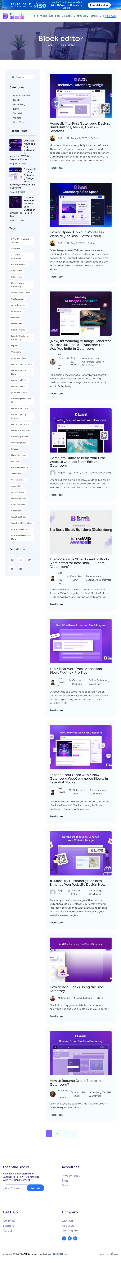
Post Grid (15, 461)
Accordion (16, 249)
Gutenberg (19, 104)
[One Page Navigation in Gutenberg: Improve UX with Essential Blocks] (15, 145)
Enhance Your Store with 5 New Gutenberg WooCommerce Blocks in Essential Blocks (79, 778)
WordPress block (18, 517)
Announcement (22, 95)
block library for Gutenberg (18, 285)
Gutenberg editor (19, 386)
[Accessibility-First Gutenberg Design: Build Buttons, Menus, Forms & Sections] (15, 174)
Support (8, 1226)
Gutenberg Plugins (19, 408)
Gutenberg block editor (21, 364)
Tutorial (17, 113)
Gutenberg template (20, 424)
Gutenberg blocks (19, 380)
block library (16, 277)
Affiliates (9, 1221)
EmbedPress (16, 324)
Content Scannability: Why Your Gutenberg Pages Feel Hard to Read (22, 207)
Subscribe (35, 1188)
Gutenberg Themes (19, 436)
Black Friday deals (19, 264)
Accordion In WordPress (17, 256)
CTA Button (16, 311)
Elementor (15, 317)
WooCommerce (18, 504)
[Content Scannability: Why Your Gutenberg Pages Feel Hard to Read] (15, 202)
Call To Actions (17, 299)
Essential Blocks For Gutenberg (19, 338)
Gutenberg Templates (20, 430)
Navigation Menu (19, 455)
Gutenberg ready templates (18, 416)
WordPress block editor (21, 523)
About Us (68, 1226)
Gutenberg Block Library (18, 372)
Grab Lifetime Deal (99, 5)
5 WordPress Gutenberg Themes (21, 241)
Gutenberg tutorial (19, 443)
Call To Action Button (20, 293)
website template (18, 498)
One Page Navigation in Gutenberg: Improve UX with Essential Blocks (22, 150)
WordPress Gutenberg (21, 529)
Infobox (14, 449)
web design (16, 486)
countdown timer (19, 305)
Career (7, 1230)
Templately (16, 474)
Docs (65, 1185)
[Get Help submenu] (100, 16)
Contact (67, 1221)
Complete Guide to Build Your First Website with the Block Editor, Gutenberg (77, 461)
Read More (56, 167)
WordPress (19, 122)
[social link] (64, 1238)
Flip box (14, 346)
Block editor (16, 271)
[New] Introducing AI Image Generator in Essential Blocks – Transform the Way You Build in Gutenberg (80, 344)
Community (70, 1230)
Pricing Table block (19, 467)
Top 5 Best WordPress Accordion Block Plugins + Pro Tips (76, 670)
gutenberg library (19, 392)
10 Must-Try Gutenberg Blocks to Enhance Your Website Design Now (77, 883)
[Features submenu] (87, 16)
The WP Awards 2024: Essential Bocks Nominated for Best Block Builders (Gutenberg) (79, 563)
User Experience (18, 480)
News (16, 108)
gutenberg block (18, 358)
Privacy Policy (71, 1176)
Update (17, 117)
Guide (16, 100)
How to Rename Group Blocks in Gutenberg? (75, 1082)
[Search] (13, 77)
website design (17, 492)
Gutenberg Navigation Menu (21, 400)
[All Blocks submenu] (74, 16)
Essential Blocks (18, 330)
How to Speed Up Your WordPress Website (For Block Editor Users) (77, 234)
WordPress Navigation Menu (21, 537)
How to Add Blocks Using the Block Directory (78, 989)
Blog (65, 1180)
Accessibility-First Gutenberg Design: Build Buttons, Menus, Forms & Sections (22, 178)
